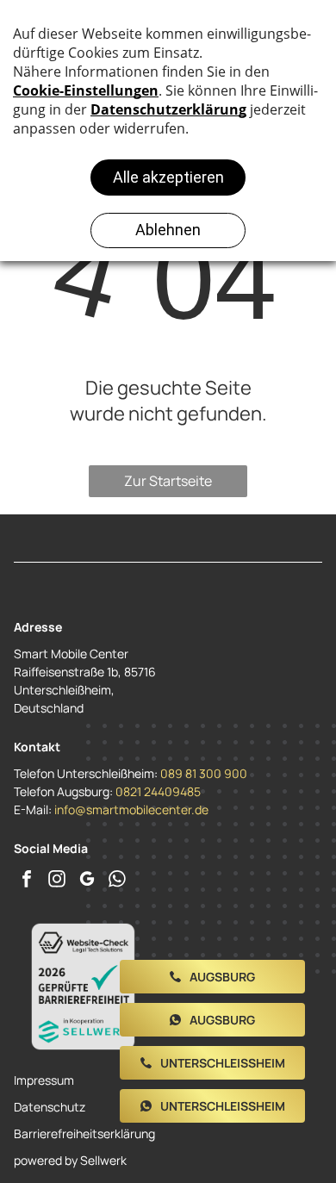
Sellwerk (103, 1160)
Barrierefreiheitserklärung (84, 1133)
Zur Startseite (168, 480)
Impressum (44, 1080)
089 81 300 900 (203, 773)
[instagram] (57, 881)
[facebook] (27, 881)
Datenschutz (49, 1107)
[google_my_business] (87, 881)
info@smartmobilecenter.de (131, 809)
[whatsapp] (117, 881)
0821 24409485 (158, 791)
